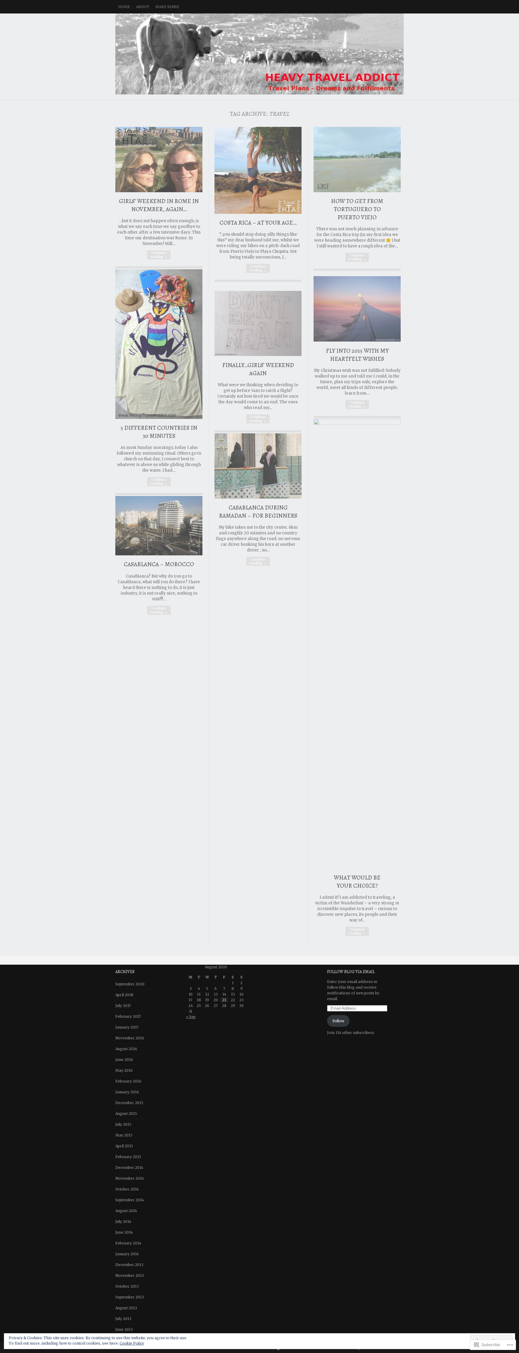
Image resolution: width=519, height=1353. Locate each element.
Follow (338, 1021)
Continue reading (159, 255)
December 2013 (129, 1264)
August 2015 (126, 1113)
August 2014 (126, 1210)
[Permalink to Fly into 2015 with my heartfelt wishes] (357, 340)
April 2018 (124, 995)
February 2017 (128, 1016)
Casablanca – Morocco (159, 564)
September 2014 (129, 1200)
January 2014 (127, 1254)
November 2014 (129, 1178)
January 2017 (126, 1027)
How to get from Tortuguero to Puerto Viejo (357, 209)
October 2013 (127, 1286)
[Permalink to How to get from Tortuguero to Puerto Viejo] (357, 190)
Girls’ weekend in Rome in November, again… (159, 205)
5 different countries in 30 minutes (158, 432)
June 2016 (124, 1059)
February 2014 (128, 1243)
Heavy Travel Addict (259, 53)
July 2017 (123, 1005)
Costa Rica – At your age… (258, 223)
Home (124, 6)
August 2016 (126, 1049)
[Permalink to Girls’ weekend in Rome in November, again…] (158, 190)
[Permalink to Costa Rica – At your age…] (258, 212)
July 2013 (123, 1318)
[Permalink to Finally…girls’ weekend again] (258, 354)
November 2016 (129, 1038)
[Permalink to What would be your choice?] (357, 423)
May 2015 (123, 1135)
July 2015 (123, 1124)
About (142, 6)
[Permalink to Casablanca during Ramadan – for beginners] (258, 497)
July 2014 (123, 1221)
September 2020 (129, 984)
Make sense (167, 6)
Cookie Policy (132, 1343)
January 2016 (127, 1092)
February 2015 (128, 1156)
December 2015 (129, 1103)
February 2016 (128, 1081)
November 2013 (129, 1275)
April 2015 (124, 1146)
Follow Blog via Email (351, 972)
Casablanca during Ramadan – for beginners (258, 511)
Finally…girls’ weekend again (258, 369)
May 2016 (124, 1070)
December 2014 (129, 1167)
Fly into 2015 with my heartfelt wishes (357, 355)
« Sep (191, 1016)
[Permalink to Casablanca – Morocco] (158, 554)
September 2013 (129, 1297)
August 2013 (126, 1308)
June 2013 (124, 1329)
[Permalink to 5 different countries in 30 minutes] (158, 417)
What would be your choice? (357, 882)
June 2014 (124, 1232)
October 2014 (127, 1189)
